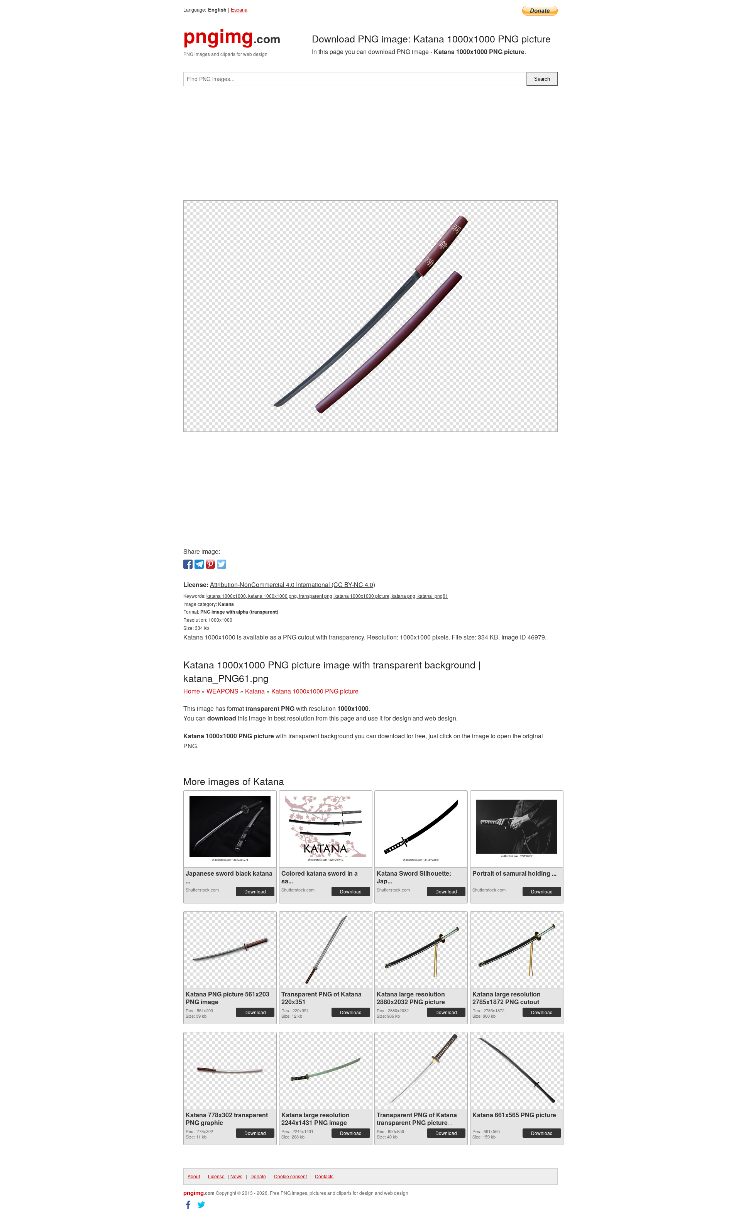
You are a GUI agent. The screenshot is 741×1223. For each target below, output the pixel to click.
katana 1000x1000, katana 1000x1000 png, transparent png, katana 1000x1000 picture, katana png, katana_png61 (327, 595)
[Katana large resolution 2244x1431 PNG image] (325, 1070)
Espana (239, 9)
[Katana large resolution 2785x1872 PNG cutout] (516, 950)
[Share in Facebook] (188, 564)
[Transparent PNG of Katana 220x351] (326, 949)
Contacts (324, 1176)
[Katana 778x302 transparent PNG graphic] (230, 1070)
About (194, 1176)
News (236, 1176)
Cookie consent (290, 1176)
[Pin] (210, 564)
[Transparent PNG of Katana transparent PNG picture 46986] (421, 1070)
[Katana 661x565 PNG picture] (516, 1070)
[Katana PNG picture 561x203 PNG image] (230, 950)
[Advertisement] (370, 146)
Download (255, 891)
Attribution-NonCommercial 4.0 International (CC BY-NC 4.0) (292, 584)
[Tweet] (221, 564)
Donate (258, 1176)
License (216, 1176)
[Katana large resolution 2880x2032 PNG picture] (421, 949)
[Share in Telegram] (199, 564)
